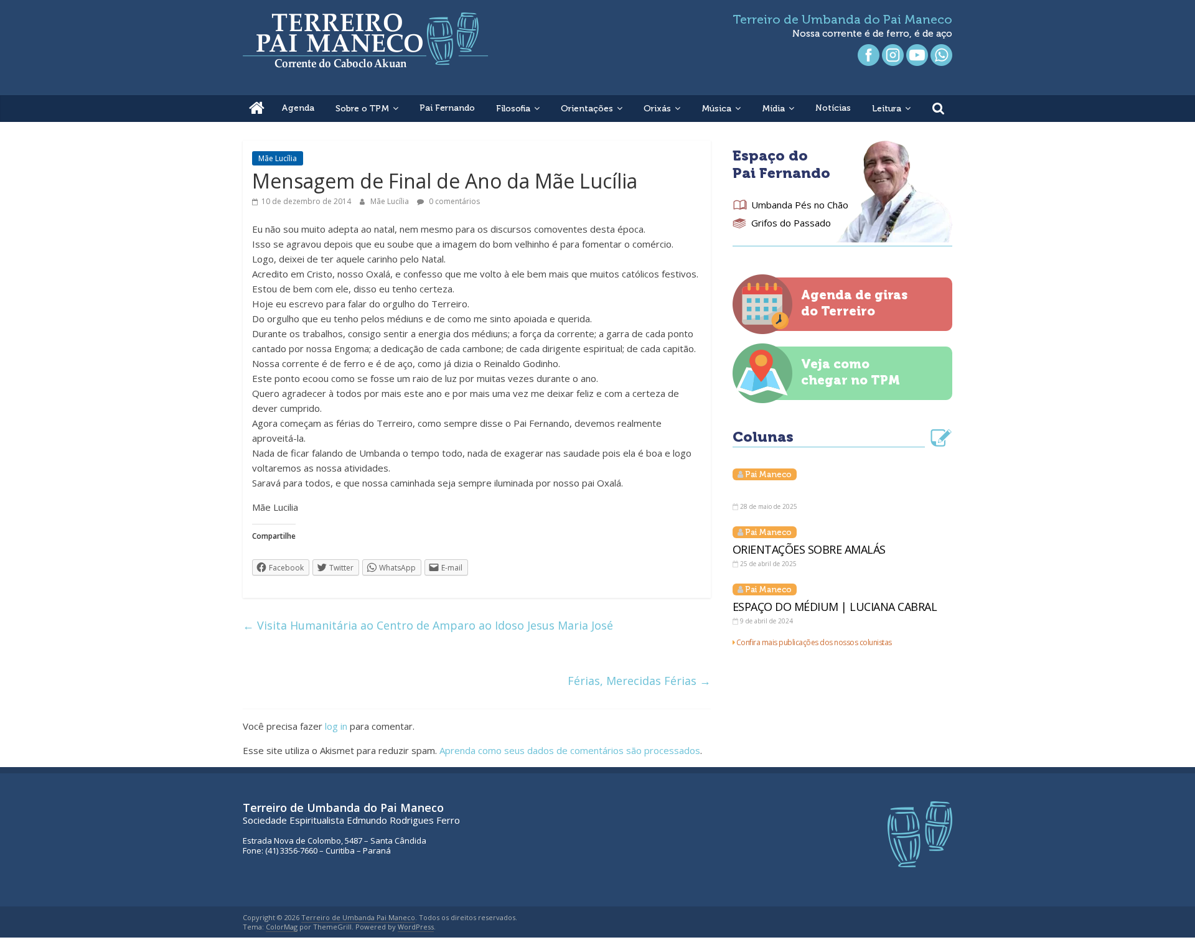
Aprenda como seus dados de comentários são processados (569, 750)
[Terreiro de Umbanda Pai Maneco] (257, 108)
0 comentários (453, 201)
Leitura (886, 108)
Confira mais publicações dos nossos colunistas (814, 642)
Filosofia (513, 108)
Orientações (587, 108)
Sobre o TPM (362, 108)
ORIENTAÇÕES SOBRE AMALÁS (809, 549)
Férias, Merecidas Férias (639, 680)
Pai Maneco (768, 474)
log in (336, 726)
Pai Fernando (447, 108)
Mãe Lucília (277, 158)
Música (716, 108)
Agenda (297, 108)
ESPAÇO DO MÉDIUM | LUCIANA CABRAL (835, 606)
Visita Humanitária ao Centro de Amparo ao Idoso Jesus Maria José (428, 625)
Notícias (833, 108)
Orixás (657, 108)
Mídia (773, 108)
